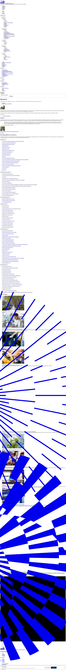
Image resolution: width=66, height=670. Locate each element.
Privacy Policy (4, 664)
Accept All (53, 667)
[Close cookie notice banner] (65, 668)
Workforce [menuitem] (3, 65)
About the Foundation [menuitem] (5, 88)
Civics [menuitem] (3, 61)
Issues (3, 5)
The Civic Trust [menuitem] (4, 69)
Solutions (4, 6)
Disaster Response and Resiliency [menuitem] (7, 71)
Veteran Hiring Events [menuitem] (5, 84)
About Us (3, 662)
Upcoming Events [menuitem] (4, 83)
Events (3, 8)
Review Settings (47, 667)
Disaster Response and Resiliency (7, 103)
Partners (4, 7)
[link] (3, 12)
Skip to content (2, 0)
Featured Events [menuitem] (4, 82)
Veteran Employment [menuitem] (5, 75)
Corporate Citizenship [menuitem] (5, 70)
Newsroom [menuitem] (3, 90)
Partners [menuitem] (3, 79)
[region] (33, 667)
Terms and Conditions (5, 663)
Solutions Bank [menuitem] (4, 74)
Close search (2, 93)
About (3, 9)
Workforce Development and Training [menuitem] (7, 73)
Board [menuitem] (3, 89)
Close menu (2, 68)
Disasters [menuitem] (3, 63)
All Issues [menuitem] (3, 66)
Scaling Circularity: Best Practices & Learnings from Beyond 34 (9, 131)
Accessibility (4, 665)
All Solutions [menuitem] (4, 76)
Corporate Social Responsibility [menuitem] (6, 62)
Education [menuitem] (3, 64)
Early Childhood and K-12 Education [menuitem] (7, 72)
